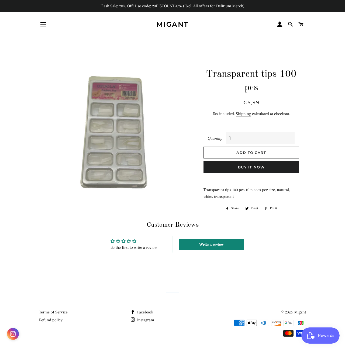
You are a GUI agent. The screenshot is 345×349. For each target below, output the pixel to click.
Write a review (211, 244)
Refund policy (51, 319)
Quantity (215, 138)
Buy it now (251, 167)
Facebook (144, 312)
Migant (172, 24)
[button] (13, 335)
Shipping (243, 113)
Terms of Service (53, 312)
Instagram (145, 319)
